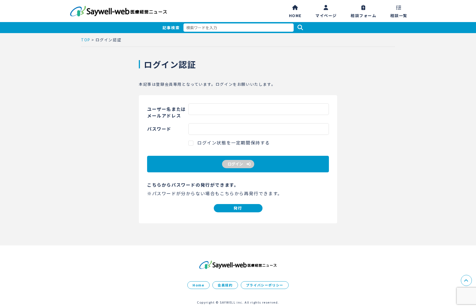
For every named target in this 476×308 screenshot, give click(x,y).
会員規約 (225, 285)
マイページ (326, 15)
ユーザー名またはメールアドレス (166, 112)
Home (198, 285)
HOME (295, 15)
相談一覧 (398, 15)
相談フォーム (364, 15)
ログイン (235, 164)
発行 (238, 208)
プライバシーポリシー (264, 285)
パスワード (159, 128)
